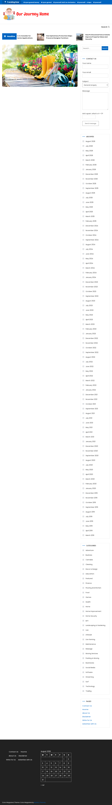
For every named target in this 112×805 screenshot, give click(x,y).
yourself (98, 2)
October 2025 (91, 183)
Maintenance (91, 644)
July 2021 (89, 418)
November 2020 (92, 451)
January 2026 (91, 169)
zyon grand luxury (32, 2)
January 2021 (90, 441)
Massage (89, 649)
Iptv (87, 621)
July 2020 (89, 465)
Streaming (90, 677)
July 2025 (89, 198)
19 (51, 771)
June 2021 (89, 423)
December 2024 (92, 226)
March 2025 (90, 216)
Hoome (85, 709)
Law (87, 630)
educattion (90, 574)
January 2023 (91, 334)
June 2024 (90, 254)
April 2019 (89, 531)
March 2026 (90, 160)
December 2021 (91, 395)
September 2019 (92, 507)
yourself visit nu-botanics (65, 2)
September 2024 (92, 240)
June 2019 (89, 521)
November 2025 (92, 179)
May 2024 (89, 258)
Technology (90, 686)
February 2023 (91, 329)
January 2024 (91, 277)
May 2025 (89, 207)
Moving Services (92, 653)
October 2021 (91, 404)
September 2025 (92, 188)
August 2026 (90, 141)
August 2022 (90, 357)
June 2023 (89, 310)
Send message (90, 123)
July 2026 (89, 146)
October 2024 (91, 235)
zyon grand (47, 2)
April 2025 (89, 212)
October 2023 (91, 291)
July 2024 (89, 249)
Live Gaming (90, 639)
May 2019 (89, 526)
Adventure (90, 550)
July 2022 (89, 362)
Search (104, 27)
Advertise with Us (89, 724)
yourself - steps (85, 2)
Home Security (91, 616)
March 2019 (90, 535)
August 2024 (90, 244)
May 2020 (89, 470)
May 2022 (89, 371)
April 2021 (89, 432)
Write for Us (87, 720)
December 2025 (92, 174)
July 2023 (89, 305)
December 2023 (92, 282)
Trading (88, 691)
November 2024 (92, 230)
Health (88, 602)
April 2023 (89, 319)
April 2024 (89, 263)
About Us (86, 713)
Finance (89, 583)
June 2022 (89, 366)
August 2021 (90, 413)
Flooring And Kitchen (93, 588)
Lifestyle (89, 635)
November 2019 (91, 498)
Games (88, 597)
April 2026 (89, 155)
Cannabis (89, 560)
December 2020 (92, 446)
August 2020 (90, 460)
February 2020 (91, 484)
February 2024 (91, 273)
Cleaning (89, 564)
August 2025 (90, 193)
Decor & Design (91, 569)
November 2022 (92, 343)
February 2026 (91, 165)
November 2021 (91, 399)
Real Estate (90, 663)
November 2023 (92, 287)
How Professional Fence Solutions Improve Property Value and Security (95, 37)
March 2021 (90, 437)
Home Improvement (93, 611)
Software (89, 672)
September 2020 (92, 455)
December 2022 (92, 338)
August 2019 (90, 512)
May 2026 (89, 151)
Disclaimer (86, 716)
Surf (87, 682)
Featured (89, 578)
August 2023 (90, 301)
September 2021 (92, 409)
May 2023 (89, 315)
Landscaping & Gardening (95, 625)
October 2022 (91, 348)
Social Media (90, 667)
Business (89, 555)
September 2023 (92, 296)
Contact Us (87, 706)
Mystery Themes (40, 802)
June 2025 (89, 202)
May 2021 (89, 427)
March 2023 (90, 324)
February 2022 (91, 385)
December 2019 (92, 493)
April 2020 (89, 474)
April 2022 (89, 376)
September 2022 (92, 352)
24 (43, 775)
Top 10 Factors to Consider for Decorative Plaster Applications (16, 37)
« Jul (42, 785)
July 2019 (89, 516)
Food (87, 592)
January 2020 (91, 488)
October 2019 (91, 502)
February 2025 (91, 221)
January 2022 (91, 390)
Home (88, 607)
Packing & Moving (92, 658)
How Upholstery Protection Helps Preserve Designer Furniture (56, 37)
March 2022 (90, 380)
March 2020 (90, 479)
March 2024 (90, 268)
